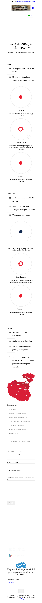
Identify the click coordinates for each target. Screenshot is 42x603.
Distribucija (14, 433)
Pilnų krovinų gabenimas (18, 417)
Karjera (11, 582)
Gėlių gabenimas (18, 425)
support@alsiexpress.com (26, 1)
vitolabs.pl (21, 599)
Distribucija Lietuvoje (19, 437)
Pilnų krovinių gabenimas (21, 421)
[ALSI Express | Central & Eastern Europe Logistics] (21, 8)
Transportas (12, 409)
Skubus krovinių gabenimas (19, 429)
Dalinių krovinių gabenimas (19, 413)
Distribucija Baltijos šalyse (21, 441)
